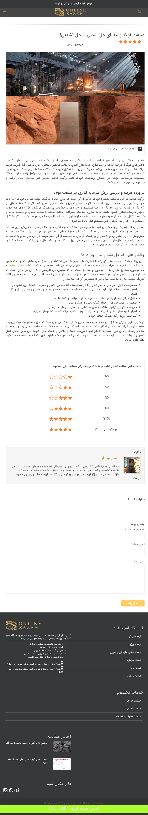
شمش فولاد (16, 265)
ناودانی (122, 652)
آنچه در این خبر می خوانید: (122, 149)
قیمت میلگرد (134, 636)
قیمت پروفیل (134, 676)
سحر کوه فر (110, 458)
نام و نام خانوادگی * (135, 530)
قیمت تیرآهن (134, 660)
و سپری (114, 652)
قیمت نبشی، (134, 652)
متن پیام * (139, 562)
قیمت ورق (135, 644)
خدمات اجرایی (133, 709)
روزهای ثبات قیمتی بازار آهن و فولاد (74, 3)
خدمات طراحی (133, 701)
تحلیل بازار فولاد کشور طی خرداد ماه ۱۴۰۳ (27, 761)
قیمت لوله (135, 668)
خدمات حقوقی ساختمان (128, 716)
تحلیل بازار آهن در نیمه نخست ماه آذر (26, 743)
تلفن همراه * (138, 544)
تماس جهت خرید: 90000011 (75, 809)
